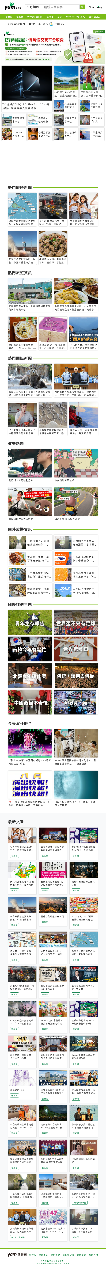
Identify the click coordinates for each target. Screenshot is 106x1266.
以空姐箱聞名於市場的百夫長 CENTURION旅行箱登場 (21, 1127)
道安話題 (16, 443)
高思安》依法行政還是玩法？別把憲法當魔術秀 (52, 1058)
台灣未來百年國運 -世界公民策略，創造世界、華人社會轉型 (52, 884)
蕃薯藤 (12, 6)
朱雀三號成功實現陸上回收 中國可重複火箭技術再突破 (21, 919)
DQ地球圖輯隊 (35, 16)
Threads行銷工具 (75, 16)
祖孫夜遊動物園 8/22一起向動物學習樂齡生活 (83, 1023)
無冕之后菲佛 (17, 1089)
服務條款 (55, 1255)
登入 (91, 7)
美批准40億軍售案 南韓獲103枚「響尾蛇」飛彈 (22, 988)
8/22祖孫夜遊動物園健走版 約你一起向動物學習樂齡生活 (84, 850)
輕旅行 (19, 16)
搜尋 (59, 16)
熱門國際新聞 (20, 358)
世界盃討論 (95, 16)
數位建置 (81, 1255)
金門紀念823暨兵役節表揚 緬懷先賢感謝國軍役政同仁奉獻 (53, 1162)
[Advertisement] (53, 164)
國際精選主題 (20, 604)
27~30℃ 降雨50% (51, 23)
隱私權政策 (68, 1255)
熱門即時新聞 (20, 187)
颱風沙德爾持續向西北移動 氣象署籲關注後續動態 (83, 954)
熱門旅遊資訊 (20, 272)
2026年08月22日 (17, 24)
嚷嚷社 (50, 16)
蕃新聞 (9, 16)
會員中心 (43, 1255)
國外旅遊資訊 (20, 529)
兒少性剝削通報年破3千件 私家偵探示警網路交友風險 (21, 850)
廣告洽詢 (93, 1255)
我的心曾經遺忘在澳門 (52, 916)
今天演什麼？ (20, 723)
